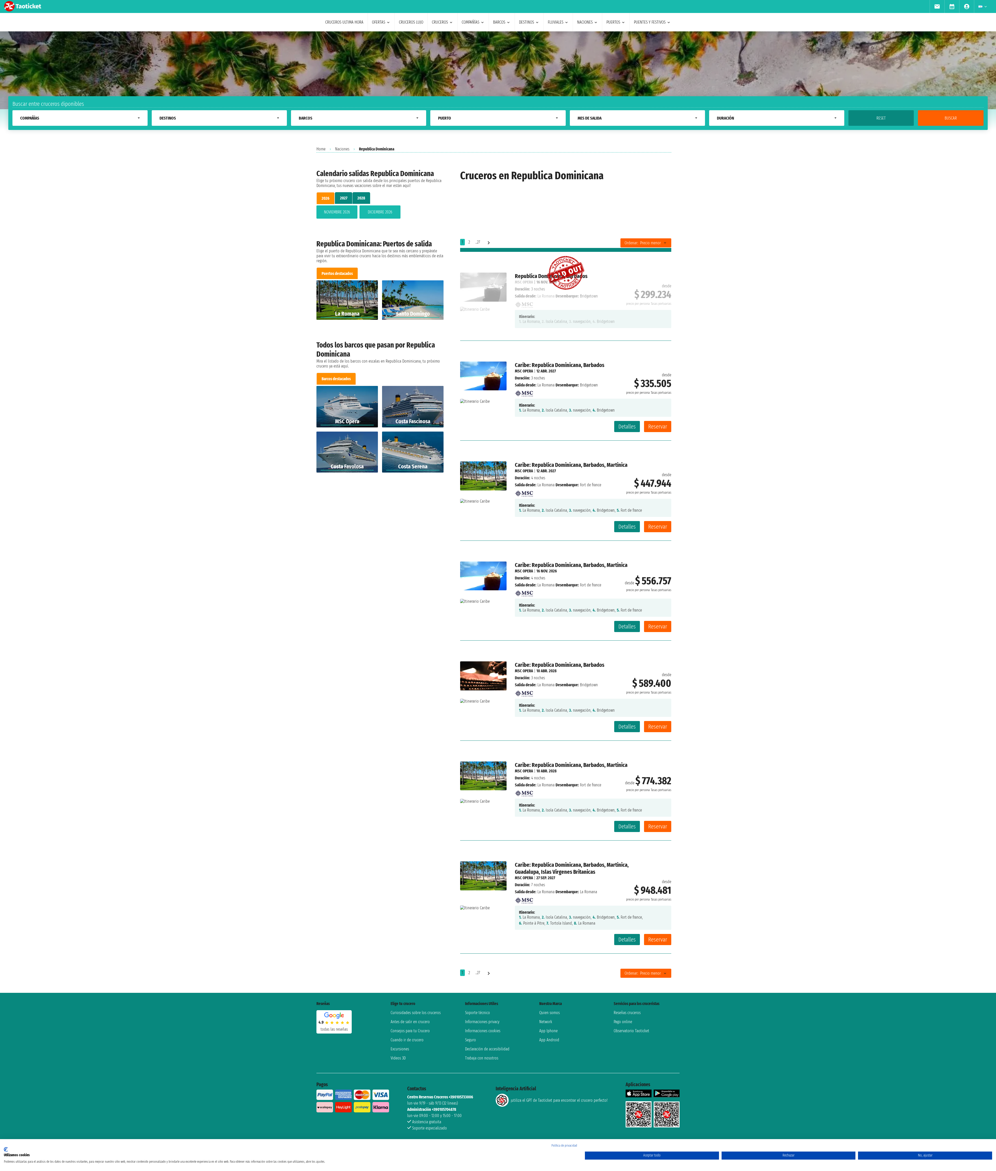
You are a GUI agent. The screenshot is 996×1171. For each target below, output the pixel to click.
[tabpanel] (380, 213)
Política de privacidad (564, 1145)
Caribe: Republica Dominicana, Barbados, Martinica (571, 464)
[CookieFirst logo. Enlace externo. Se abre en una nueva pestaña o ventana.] (6, 1149)
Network (545, 1021)
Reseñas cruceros (627, 1012)
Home (321, 149)
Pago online (623, 1021)
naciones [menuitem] (585, 22)
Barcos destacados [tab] (336, 378)
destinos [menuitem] (526, 22)
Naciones (342, 149)
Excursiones (400, 1049)
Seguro (470, 1039)
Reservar (657, 426)
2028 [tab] (361, 198)
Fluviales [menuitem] (555, 22)
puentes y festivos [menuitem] (650, 22)
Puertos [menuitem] (613, 22)
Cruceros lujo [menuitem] (411, 22)
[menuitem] (937, 6)
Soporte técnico (477, 1012)
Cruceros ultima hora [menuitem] (344, 22)
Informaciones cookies (482, 1030)
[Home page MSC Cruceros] (524, 392)
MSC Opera (524, 371)
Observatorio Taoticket (631, 1030)
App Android (549, 1039)
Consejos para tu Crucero (410, 1030)
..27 (477, 242)
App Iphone (548, 1030)
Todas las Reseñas (334, 1029)
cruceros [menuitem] (440, 22)
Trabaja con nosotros (481, 1058)
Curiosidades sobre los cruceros (416, 1012)
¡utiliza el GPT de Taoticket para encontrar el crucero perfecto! (559, 1100)
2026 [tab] (325, 198)
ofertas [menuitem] (378, 22)
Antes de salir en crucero (410, 1021)
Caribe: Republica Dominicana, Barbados (559, 365)
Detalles (627, 426)
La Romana (546, 385)
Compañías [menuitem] (470, 22)
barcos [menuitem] (499, 22)
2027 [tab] (343, 198)
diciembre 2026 (380, 212)
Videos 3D (398, 1058)
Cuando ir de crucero (407, 1039)
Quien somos (549, 1012)
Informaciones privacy (482, 1021)
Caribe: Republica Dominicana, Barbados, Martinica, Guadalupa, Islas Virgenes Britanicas (572, 868)
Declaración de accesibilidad (487, 1049)
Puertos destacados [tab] (337, 273)
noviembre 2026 (337, 212)
